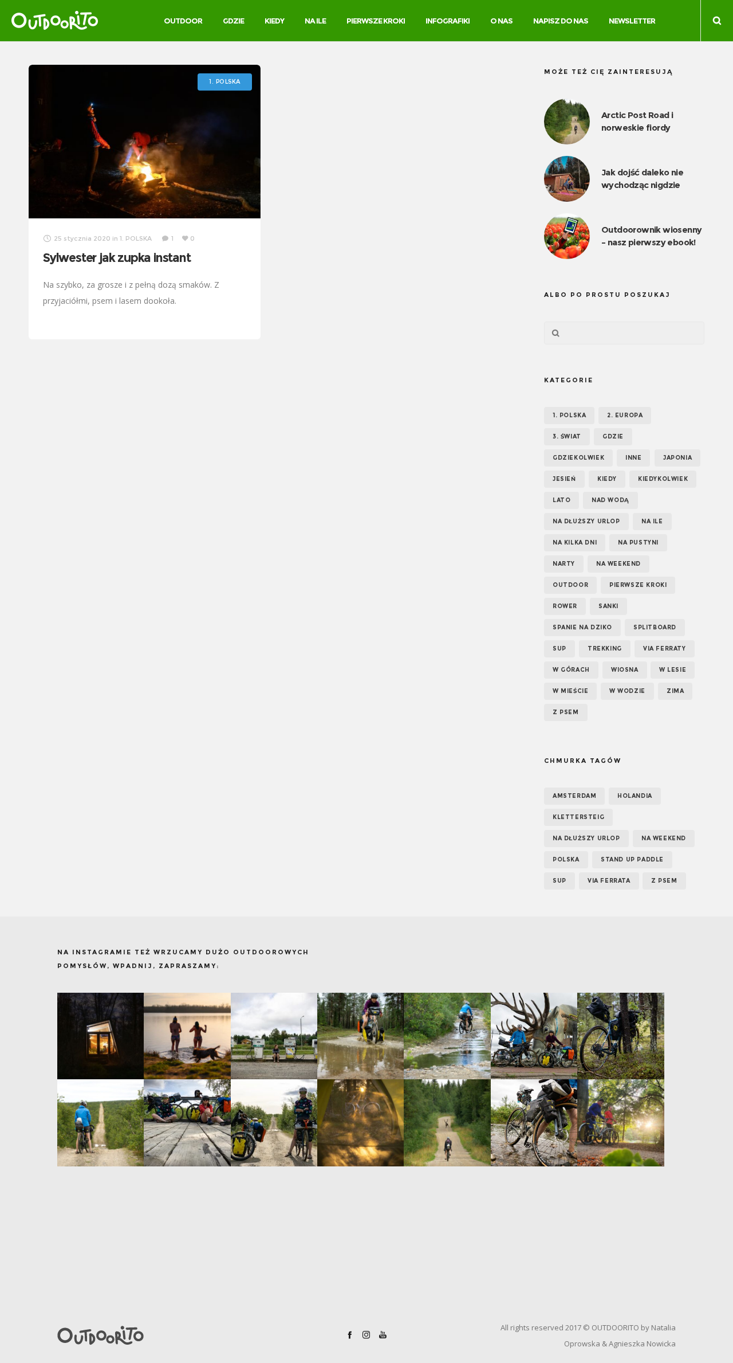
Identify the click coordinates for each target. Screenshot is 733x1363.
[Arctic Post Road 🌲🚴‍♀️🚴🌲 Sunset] (360, 1122)
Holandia (634, 796)
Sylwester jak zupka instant (117, 257)
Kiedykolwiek (663, 479)
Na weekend (618, 563)
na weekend (663, 838)
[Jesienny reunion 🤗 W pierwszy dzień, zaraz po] (620, 1122)
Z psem (566, 712)
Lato (561, 500)
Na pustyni (638, 542)
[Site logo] (54, 20)
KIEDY (607, 479)
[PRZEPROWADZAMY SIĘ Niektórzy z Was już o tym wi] (187, 1036)
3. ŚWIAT (567, 436)
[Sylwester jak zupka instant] (145, 141)
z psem (664, 880)
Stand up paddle (632, 859)
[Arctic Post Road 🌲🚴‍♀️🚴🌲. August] (534, 1036)
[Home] (156, 1335)
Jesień (564, 479)
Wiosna (625, 669)
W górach (571, 669)
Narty (564, 563)
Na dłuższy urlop (586, 521)
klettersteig (578, 817)
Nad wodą (610, 500)
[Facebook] (349, 1334)
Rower (565, 606)
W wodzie (627, 691)
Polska (566, 859)
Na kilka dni (575, 542)
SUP (559, 648)
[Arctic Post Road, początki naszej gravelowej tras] (360, 1036)
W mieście (570, 691)
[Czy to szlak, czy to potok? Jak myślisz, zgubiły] (447, 1036)
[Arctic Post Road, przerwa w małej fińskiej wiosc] (274, 1036)
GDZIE (613, 436)
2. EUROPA (625, 415)
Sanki (608, 606)
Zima (675, 691)
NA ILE (652, 521)
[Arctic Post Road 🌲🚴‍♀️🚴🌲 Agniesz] (620, 1036)
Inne (633, 457)
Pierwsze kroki (638, 585)
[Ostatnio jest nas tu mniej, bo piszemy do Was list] (100, 1036)
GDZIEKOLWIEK (578, 457)
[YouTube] (383, 1334)
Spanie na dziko (582, 627)
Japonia (677, 457)
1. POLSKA (569, 415)
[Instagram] (366, 1334)
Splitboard (654, 627)
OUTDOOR (570, 585)
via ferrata (609, 880)
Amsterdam (574, 796)
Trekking (605, 648)
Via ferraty (664, 648)
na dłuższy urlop (586, 838)
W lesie (672, 669)
